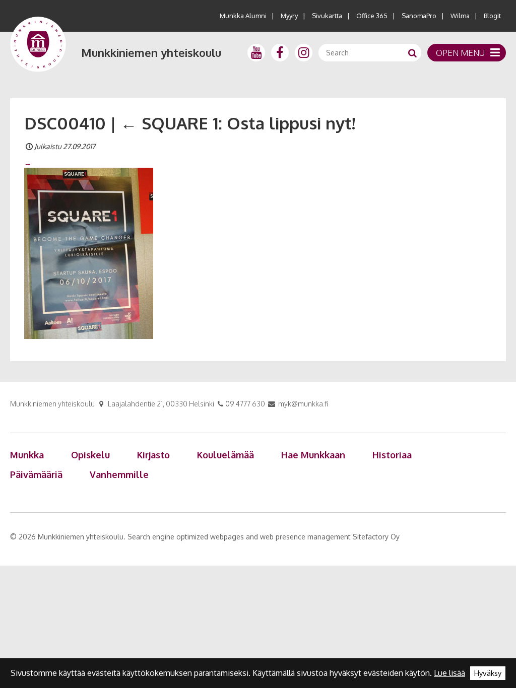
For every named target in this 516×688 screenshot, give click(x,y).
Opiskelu (90, 454)
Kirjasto (153, 454)
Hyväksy (487, 673)
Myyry (289, 16)
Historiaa (392, 454)
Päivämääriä (36, 474)
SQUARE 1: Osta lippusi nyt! (237, 122)
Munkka (27, 454)
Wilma (460, 16)
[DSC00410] (88, 252)
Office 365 (372, 16)
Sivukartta (327, 16)
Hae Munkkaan (313, 454)
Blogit (492, 16)
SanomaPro (419, 16)
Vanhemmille (119, 474)
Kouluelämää (225, 454)
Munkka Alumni (243, 16)
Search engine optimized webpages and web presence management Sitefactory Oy (263, 536)
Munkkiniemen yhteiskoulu (151, 52)
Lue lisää (449, 673)
